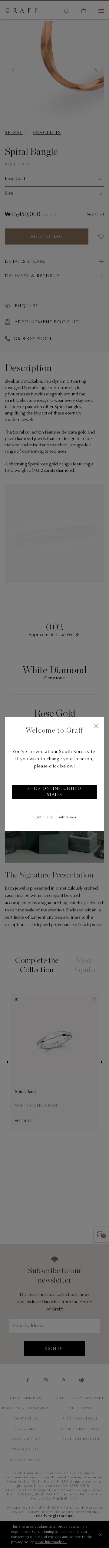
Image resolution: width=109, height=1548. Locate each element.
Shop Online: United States (54, 792)
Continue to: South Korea (54, 817)
